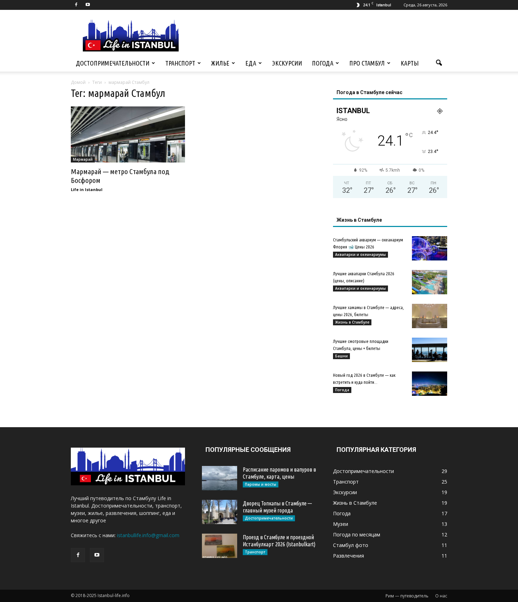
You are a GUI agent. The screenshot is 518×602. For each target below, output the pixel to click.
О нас (441, 596)
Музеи (340, 524)
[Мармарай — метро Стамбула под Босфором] (128, 134)
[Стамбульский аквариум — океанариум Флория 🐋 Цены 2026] (429, 248)
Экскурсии (287, 63)
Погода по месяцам (356, 534)
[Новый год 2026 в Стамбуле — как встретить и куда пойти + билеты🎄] (429, 383)
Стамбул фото (350, 545)
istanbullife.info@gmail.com (148, 535)
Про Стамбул (367, 63)
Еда (250, 63)
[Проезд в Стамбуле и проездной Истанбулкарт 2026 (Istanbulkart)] (219, 546)
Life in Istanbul (87, 189)
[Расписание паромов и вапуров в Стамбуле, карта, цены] (219, 478)
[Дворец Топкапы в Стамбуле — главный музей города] (219, 512)
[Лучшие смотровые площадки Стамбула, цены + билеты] (429, 350)
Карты (410, 63)
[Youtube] (87, 5)
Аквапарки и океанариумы (360, 254)
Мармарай (83, 159)
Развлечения (348, 555)
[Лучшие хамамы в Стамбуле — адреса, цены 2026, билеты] (429, 316)
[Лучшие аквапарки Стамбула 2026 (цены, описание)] (429, 282)
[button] (438, 63)
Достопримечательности (112, 63)
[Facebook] (76, 5)
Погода (322, 63)
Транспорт (180, 63)
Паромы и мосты (260, 484)
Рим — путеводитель (407, 596)
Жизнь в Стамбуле (352, 322)
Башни (341, 356)
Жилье (220, 63)
